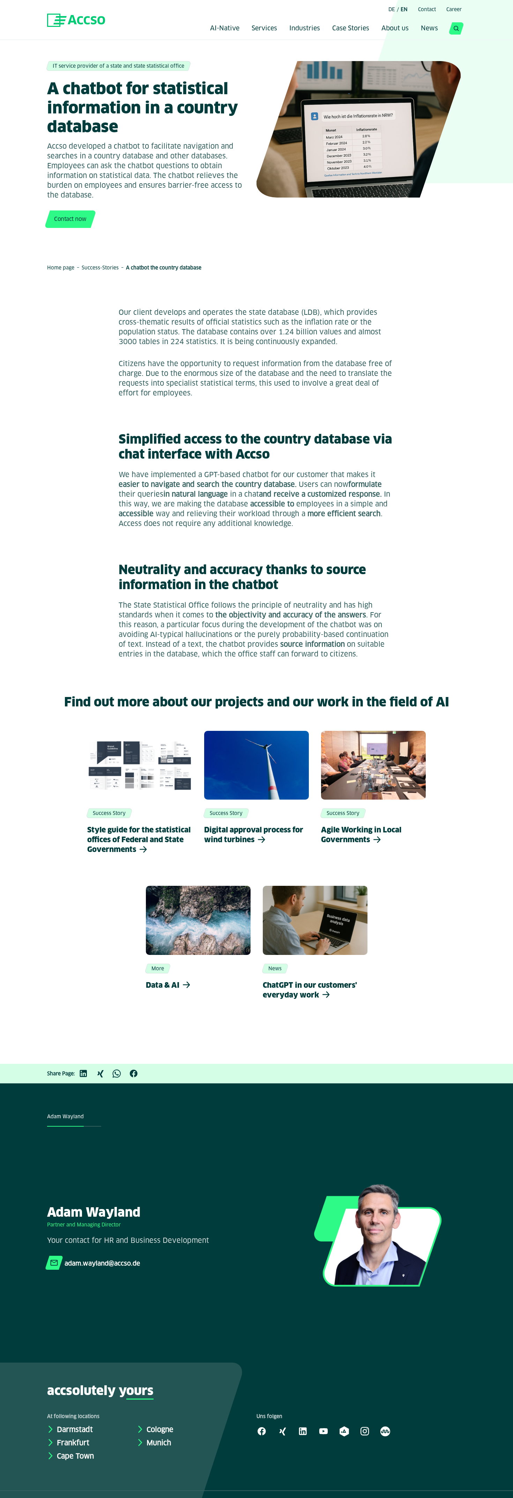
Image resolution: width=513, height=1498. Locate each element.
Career (454, 9)
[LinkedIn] (87, 1073)
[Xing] (103, 1073)
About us (395, 28)
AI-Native (224, 28)
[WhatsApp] (120, 1073)
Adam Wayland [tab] (65, 1116)
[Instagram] (364, 1431)
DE (391, 9)
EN (404, 9)
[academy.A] (344, 1431)
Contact (427, 9)
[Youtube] (323, 1431)
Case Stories (350, 28)
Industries (304, 28)
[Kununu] (385, 1431)
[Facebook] (137, 1073)
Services (264, 28)
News (429, 28)
